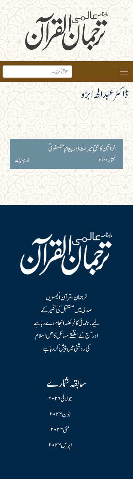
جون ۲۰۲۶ (60, 414)
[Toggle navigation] (124, 71)
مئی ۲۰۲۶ (60, 430)
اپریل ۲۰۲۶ (60, 445)
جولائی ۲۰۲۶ (60, 399)
